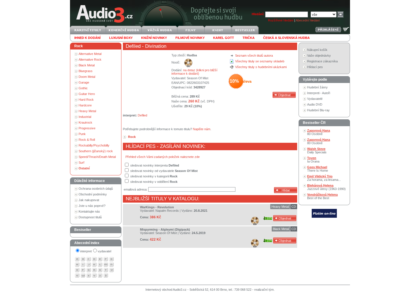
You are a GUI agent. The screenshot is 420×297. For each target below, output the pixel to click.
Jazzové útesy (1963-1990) (326, 187)
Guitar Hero (87, 94)
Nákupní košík (317, 50)
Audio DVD (314, 104)
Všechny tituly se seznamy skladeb (259, 61)
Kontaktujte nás (89, 211)
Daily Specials (317, 150)
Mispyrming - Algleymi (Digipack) (165, 229)
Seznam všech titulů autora (254, 55)
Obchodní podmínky (93, 194)
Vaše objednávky (319, 55)
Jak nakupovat (89, 200)
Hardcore (85, 105)
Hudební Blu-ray (318, 110)
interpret (86, 251)
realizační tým (264, 289)
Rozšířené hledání (280, 20)
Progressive (87, 128)
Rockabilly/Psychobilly (94, 145)
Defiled (133, 46)
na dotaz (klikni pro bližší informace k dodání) (194, 71)
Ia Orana (313, 159)
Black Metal (87, 65)
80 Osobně (318, 132)
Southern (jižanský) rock (96, 151)
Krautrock (85, 122)
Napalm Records (167, 210)
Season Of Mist (197, 78)
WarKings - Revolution (157, 207)
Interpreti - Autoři (318, 93)
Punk (82, 134)
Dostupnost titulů (90, 217)
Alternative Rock (90, 59)
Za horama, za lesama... (324, 178)
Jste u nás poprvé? (92, 205)
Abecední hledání (308, 20)
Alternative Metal (90, 54)
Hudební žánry (317, 87)
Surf (81, 162)
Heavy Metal (87, 111)
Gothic (83, 88)
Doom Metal (87, 76)
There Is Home (317, 168)
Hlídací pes (315, 67)
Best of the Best (322, 196)
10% (270, 218)
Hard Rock (86, 99)
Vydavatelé (315, 98)
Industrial (85, 116)
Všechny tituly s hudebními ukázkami (261, 67)
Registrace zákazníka (322, 61)
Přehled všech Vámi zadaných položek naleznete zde (162, 157)
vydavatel (104, 251)
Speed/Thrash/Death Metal (97, 157)
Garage (84, 82)
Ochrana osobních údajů (96, 188)
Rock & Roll (87, 139)
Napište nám (201, 129)
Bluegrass (86, 71)
